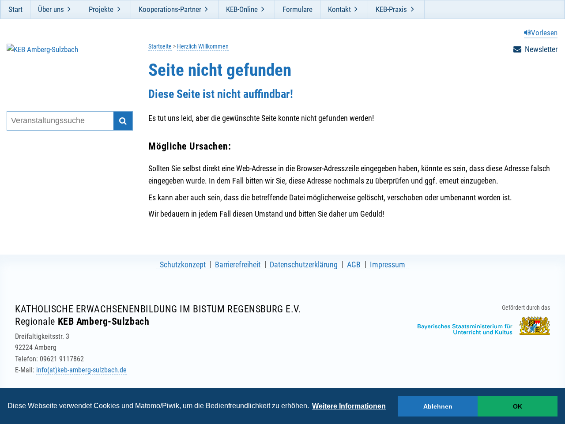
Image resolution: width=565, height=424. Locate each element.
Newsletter (540, 49)
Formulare (297, 9)
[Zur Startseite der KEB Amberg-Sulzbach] (64, 66)
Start (15, 9)
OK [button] (517, 406)
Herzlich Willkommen (203, 46)
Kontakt (339, 9)
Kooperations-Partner (170, 9)
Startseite (160, 46)
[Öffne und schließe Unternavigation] (69, 9)
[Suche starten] (122, 121)
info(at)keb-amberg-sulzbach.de (81, 370)
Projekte (101, 9)
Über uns (51, 9)
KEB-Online (242, 9)
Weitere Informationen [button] (349, 406)
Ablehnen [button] (437, 406)
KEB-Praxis (391, 9)
